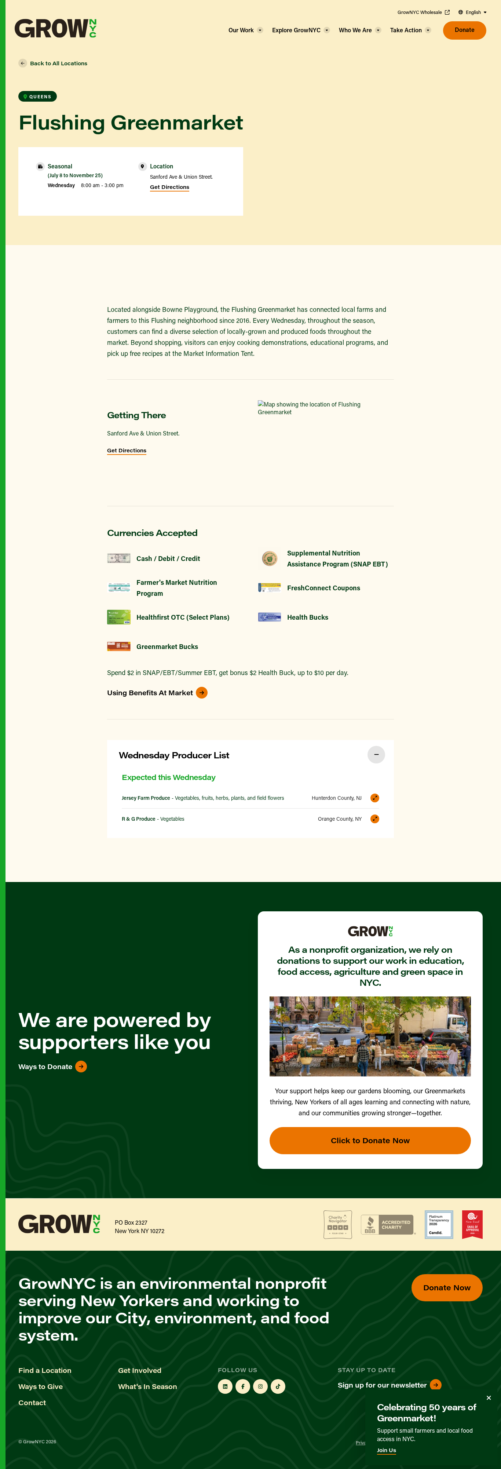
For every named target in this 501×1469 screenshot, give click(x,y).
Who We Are (355, 30)
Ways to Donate (45, 1066)
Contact (32, 1402)
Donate (465, 29)
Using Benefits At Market (150, 692)
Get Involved (139, 1370)
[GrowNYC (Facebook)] (242, 1386)
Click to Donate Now (370, 1140)
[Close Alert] (489, 1397)
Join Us (386, 1450)
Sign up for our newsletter (382, 1385)
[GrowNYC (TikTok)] (278, 1386)
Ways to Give (40, 1386)
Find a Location (45, 1370)
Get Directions (169, 187)
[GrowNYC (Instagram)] (260, 1386)
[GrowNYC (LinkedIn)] (225, 1386)
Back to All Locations (58, 63)
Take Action (406, 30)
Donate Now (447, 1287)
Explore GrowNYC (296, 30)
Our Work (241, 30)
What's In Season (147, 1386)
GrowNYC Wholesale (420, 12)
